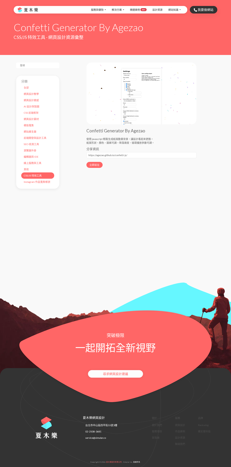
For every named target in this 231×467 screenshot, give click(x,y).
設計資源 (157, 9)
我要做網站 (205, 10)
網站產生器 (30, 131)
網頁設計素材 (31, 118)
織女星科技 (204, 431)
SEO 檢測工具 (31, 144)
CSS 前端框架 (31, 112)
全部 (26, 87)
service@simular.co (95, 437)
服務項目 (157, 431)
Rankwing (203, 425)
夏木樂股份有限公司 (114, 462)
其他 (26, 169)
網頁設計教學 (31, 93)
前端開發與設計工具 (35, 137)
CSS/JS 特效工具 (33, 175)
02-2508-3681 (93, 431)
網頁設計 (180, 425)
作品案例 (180, 431)
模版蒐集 (29, 125)
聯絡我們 (180, 443)
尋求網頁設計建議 (115, 374)
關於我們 (157, 425)
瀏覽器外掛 (30, 150)
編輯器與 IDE (31, 156)
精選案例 (138, 9)
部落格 (156, 437)
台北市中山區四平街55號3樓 (101, 425)
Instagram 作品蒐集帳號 (37, 181)
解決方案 (117, 9)
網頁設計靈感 (31, 100)
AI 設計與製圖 (31, 106)
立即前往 (94, 164)
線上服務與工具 (32, 162)
